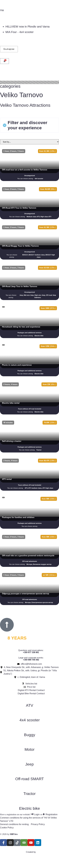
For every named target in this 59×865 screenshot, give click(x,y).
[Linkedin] (37, 842)
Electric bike (29, 808)
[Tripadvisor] (24, 842)
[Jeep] (29, 757)
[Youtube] (30, 842)
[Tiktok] (17, 842)
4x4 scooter (29, 720)
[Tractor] (29, 786)
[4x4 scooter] (29, 713)
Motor (29, 749)
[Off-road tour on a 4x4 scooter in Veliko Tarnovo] (29, 165)
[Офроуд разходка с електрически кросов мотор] (29, 588)
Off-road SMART (29, 779)
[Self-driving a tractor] (29, 436)
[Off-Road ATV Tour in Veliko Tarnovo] (29, 203)
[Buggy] (29, 728)
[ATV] (29, 698)
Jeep (29, 764)
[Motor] (29, 742)
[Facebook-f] (3, 842)
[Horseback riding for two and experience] (29, 322)
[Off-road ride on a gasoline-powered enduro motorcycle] (29, 550)
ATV (29, 705)
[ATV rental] (29, 474)
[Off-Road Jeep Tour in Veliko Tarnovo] (29, 282)
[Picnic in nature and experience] (29, 360)
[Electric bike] (29, 801)
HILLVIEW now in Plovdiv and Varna (27, 26)
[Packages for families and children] (29, 512)
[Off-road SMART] (29, 772)
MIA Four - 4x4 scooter (19, 32)
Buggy (29, 735)
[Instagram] (10, 842)
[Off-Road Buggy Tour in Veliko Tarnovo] (29, 242)
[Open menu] (2, 71)
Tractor (29, 794)
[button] (29, 125)
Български (9, 49)
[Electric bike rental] (29, 398)
